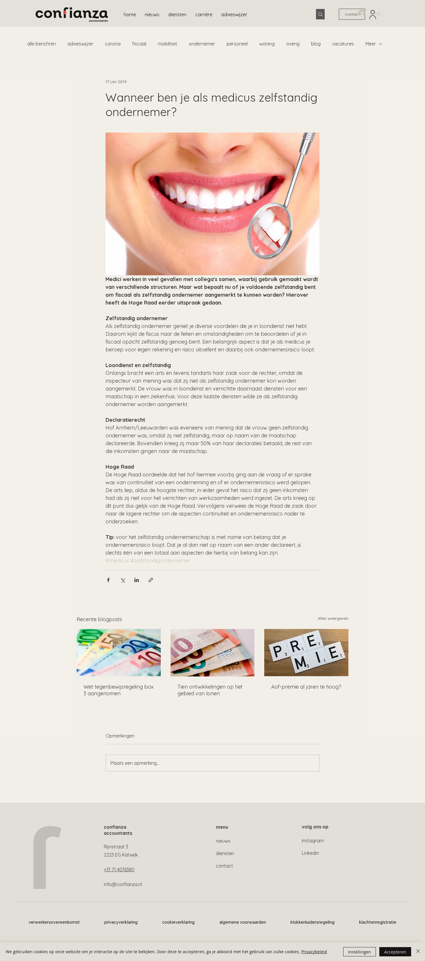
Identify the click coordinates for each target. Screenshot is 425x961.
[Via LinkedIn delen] (136, 580)
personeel (237, 44)
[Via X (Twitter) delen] (122, 580)
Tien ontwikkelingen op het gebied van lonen (210, 690)
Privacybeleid (314, 951)
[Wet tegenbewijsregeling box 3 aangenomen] (119, 652)
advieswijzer (80, 44)
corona (113, 44)
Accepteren (395, 952)
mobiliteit (167, 44)
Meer (370, 44)
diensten (225, 853)
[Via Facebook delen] (108, 580)
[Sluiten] (418, 951)
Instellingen (359, 952)
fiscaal (139, 44)
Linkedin (310, 853)
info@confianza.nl (123, 884)
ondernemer (202, 44)
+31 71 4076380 (119, 869)
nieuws (223, 841)
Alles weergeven (333, 618)
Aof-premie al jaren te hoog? (306, 686)
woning (267, 44)
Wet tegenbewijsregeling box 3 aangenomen (119, 690)
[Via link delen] (151, 580)
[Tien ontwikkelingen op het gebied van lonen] (213, 652)
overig (293, 44)
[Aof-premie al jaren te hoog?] (306, 652)
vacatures (343, 44)
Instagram (313, 840)
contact (224, 866)
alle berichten (41, 44)
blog (316, 44)
